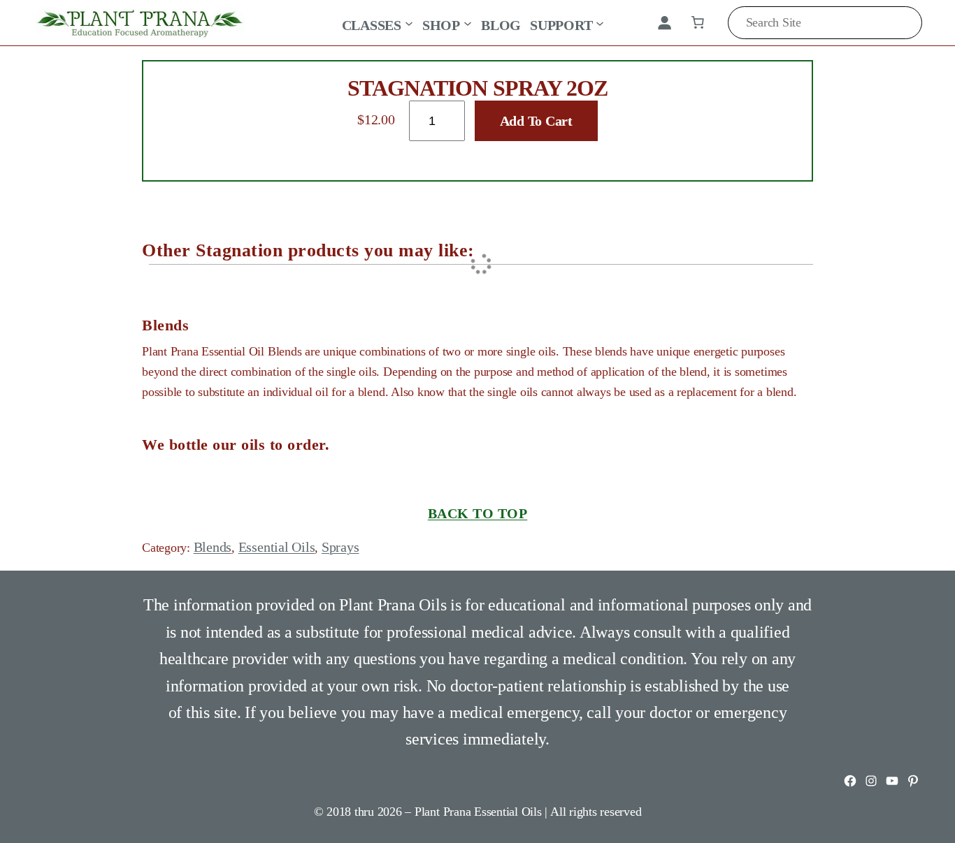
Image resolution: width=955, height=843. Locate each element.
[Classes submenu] (409, 22)
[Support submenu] (600, 22)
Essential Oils (276, 547)
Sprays (340, 547)
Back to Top (478, 513)
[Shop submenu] (468, 22)
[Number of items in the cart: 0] (698, 22)
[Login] (664, 22)
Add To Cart (536, 121)
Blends (213, 547)
